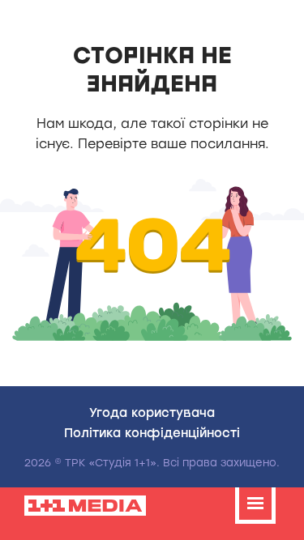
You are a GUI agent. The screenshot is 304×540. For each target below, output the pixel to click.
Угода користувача (152, 412)
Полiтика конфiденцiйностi (152, 432)
